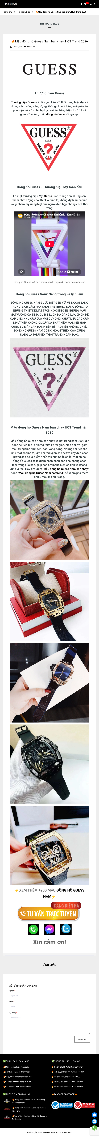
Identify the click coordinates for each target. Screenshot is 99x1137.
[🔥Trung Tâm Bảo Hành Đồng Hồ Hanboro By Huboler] (7, 1117)
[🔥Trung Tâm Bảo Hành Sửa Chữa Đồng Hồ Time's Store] (7, 1101)
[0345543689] (94, 1128)
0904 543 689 (77, 1082)
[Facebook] (94, 1115)
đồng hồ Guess (55, 114)
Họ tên (12, 991)
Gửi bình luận (82, 1039)
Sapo (70, 1132)
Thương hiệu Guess (23, 102)
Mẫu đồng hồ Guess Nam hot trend (41, 473)
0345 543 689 (77, 1087)
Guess (48, 196)
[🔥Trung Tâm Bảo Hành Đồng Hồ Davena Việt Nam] (7, 1109)
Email (11, 1002)
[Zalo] (94, 1121)
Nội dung (13, 1012)
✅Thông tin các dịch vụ (16, 1094)
